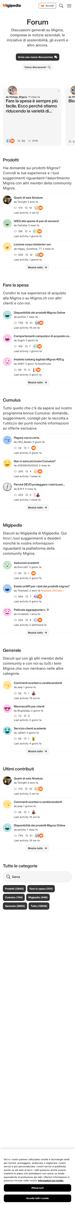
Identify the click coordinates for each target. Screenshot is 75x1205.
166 (20, 346)
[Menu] (69, 5)
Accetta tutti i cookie (37, 1198)
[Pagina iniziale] (12, 6)
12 (31, 254)
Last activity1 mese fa (27, 476)
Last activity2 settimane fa (30, 625)
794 (20, 323)
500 (20, 254)
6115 (35, 141)
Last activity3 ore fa (26, 212)
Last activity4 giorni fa (28, 743)
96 (19, 738)
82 (23, 141)
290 (20, 471)
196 (20, 231)
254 (20, 620)
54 (19, 448)
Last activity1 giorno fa (28, 236)
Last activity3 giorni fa (28, 720)
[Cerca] (61, 6)
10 (30, 208)
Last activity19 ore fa (27, 327)
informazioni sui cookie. (51, 1180)
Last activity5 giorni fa (28, 453)
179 (20, 208)
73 (19, 716)
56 (19, 693)
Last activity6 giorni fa (28, 601)
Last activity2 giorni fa (28, 374)
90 (19, 573)
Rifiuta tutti (37, 1188)
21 (31, 323)
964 (20, 596)
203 (20, 495)
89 (19, 370)
